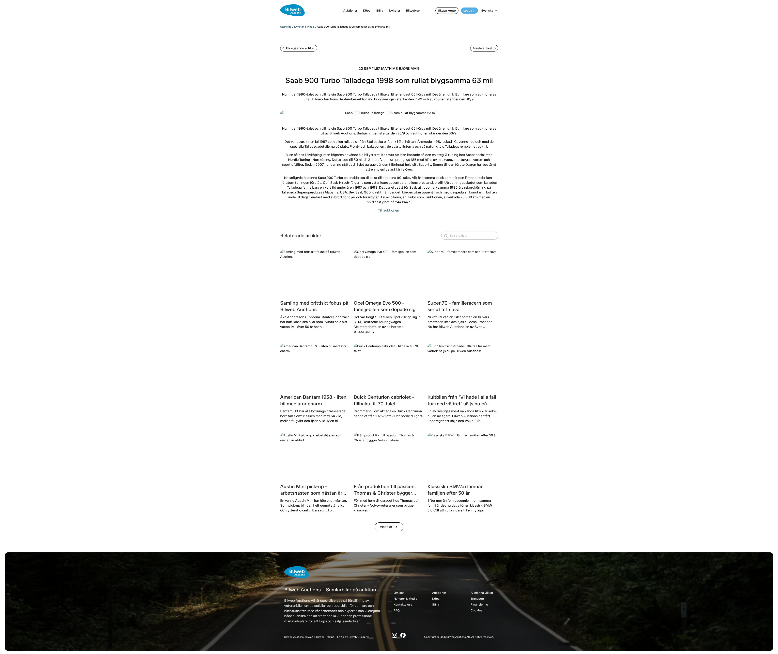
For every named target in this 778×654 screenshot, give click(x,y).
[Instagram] (394, 635)
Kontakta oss (403, 604)
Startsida (285, 26)
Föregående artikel (300, 48)
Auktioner (350, 10)
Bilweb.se (413, 10)
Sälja (379, 10)
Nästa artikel (482, 48)
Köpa (366, 10)
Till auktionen (388, 210)
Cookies (476, 610)
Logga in (469, 10)
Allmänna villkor (482, 593)
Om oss (399, 593)
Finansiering (479, 604)
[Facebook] (403, 635)
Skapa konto (447, 10)
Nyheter (394, 10)
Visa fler (389, 527)
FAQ (397, 610)
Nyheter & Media (304, 26)
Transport (477, 598)
